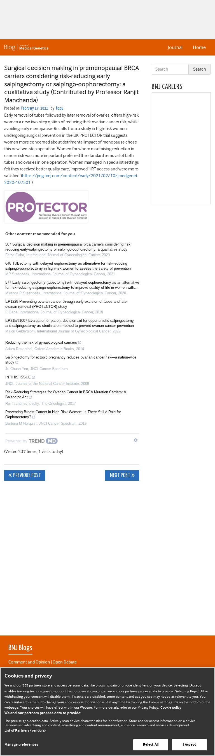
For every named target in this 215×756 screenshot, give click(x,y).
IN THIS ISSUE (18, 377)
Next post (119, 475)
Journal (175, 47)
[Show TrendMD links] (136, 440)
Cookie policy (170, 708)
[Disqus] (71, 555)
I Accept (189, 745)
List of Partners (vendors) (25, 731)
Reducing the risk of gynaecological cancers (41, 342)
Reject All (150, 745)
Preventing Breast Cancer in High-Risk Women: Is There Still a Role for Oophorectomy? (63, 414)
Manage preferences (21, 745)
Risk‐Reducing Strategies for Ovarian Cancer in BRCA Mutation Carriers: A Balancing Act (65, 394)
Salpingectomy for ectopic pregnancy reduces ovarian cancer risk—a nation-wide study (70, 359)
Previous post (27, 475)
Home (199, 47)
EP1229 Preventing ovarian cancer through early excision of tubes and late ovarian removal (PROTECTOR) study (66, 304)
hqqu (59, 108)
